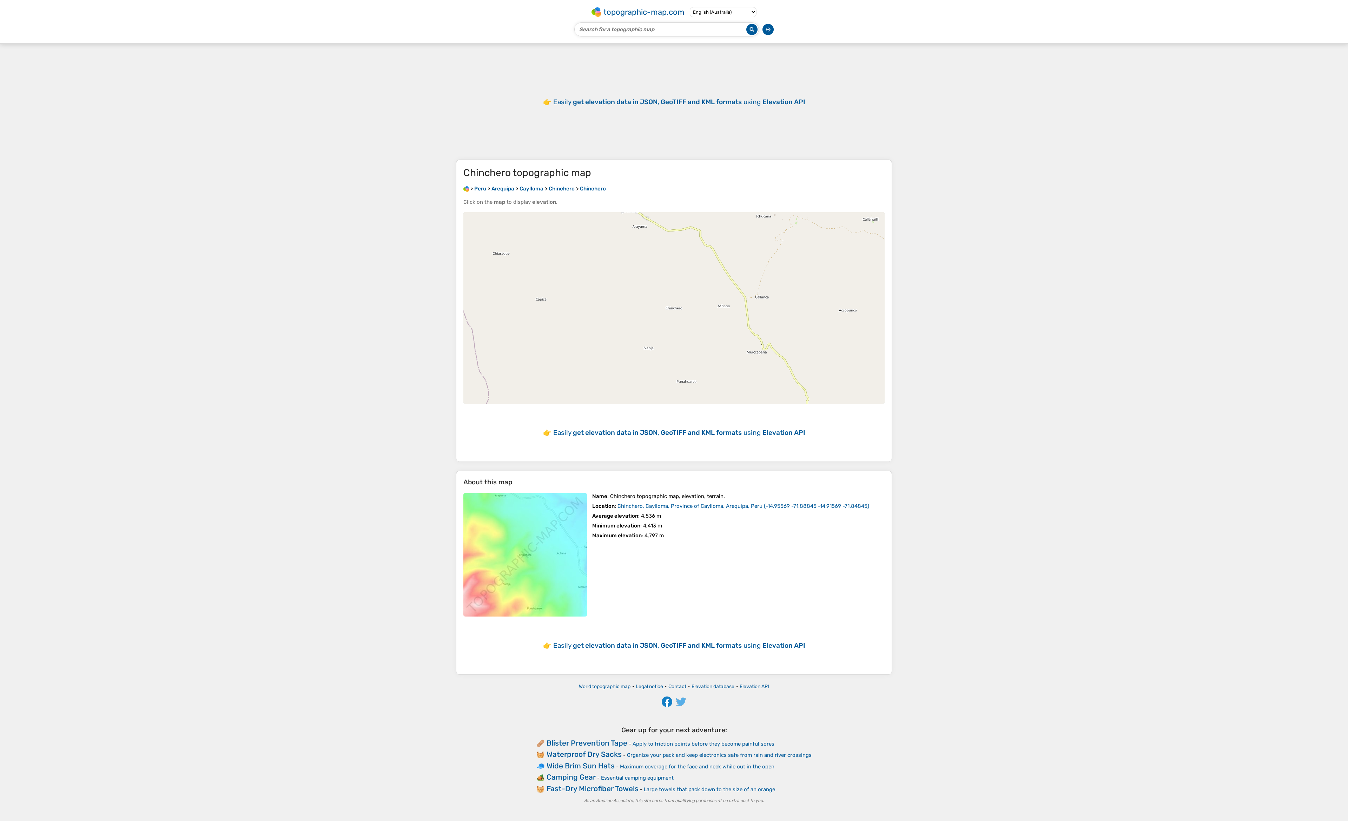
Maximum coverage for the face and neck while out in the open (697, 766)
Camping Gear (571, 777)
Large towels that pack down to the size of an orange (709, 789)
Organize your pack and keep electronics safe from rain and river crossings (719, 755)
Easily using (679, 102)
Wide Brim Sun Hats (581, 765)
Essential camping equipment (637, 778)
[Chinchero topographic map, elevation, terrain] (525, 555)
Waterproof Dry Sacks (584, 754)
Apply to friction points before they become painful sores (703, 744)
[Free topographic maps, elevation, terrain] (466, 189)
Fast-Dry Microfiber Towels (593, 788)
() (743, 506)
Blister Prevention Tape (587, 743)
